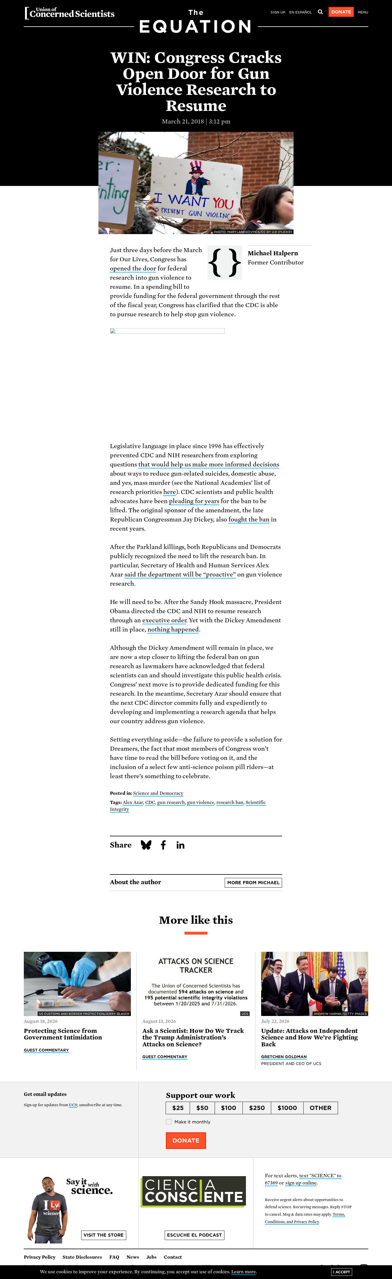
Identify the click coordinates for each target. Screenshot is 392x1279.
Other (320, 1108)
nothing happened (173, 629)
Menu (363, 12)
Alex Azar (133, 802)
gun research (171, 802)
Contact (173, 1257)
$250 (257, 1108)
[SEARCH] (320, 12)
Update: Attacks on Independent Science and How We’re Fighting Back (309, 1037)
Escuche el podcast (194, 1235)
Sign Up (278, 12)
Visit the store (104, 1235)
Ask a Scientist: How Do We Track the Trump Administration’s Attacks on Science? (193, 1037)
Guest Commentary (46, 1050)
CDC (150, 802)
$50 (202, 1108)
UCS (73, 1105)
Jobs (151, 1257)
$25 (178, 1108)
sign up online (301, 1183)
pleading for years (194, 501)
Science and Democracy (158, 793)
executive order (164, 620)
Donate (341, 12)
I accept (341, 1272)
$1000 (287, 1108)
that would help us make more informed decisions (208, 464)
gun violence (200, 802)
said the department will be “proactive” (180, 574)
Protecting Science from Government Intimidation (63, 1034)
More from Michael (253, 882)
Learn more (243, 1271)
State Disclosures (82, 1257)
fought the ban (248, 519)
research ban (229, 802)
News (133, 1257)
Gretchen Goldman (284, 1056)
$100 (228, 1108)
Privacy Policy (39, 1257)
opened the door (133, 268)
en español (300, 12)
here (169, 492)
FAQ (114, 1257)
